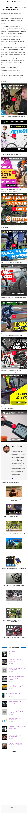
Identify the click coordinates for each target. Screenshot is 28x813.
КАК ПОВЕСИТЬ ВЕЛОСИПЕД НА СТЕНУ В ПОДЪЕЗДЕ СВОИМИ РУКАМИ (16, 678)
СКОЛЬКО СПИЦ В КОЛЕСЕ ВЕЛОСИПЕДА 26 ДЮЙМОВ (15, 744)
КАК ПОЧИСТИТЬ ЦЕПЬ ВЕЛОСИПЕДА (14, 719)
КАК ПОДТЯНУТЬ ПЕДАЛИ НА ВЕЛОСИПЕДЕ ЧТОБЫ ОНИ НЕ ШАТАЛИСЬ (16, 711)
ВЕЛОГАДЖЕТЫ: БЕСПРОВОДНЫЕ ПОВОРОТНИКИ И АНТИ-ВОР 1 (17, 685)
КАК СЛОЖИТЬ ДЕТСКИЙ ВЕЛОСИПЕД (15, 694)
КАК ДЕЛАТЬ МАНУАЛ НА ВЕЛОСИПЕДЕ (15, 702)
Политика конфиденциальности (14, 809)
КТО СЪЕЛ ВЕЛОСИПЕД (14, 651)
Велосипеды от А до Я (14, 1)
